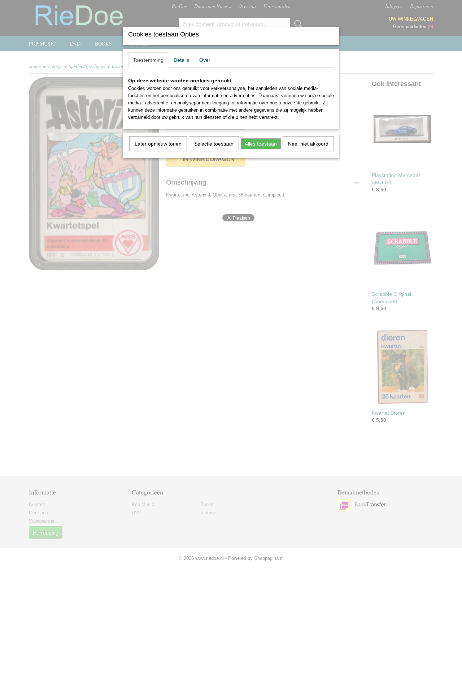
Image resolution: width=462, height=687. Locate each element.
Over (204, 60)
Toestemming (148, 60)
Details (181, 60)
